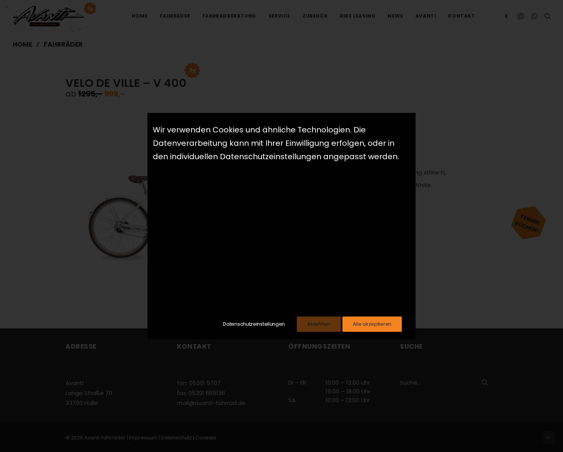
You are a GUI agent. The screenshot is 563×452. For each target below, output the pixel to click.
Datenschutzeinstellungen (254, 324)
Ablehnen (319, 324)
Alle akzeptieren (372, 324)
